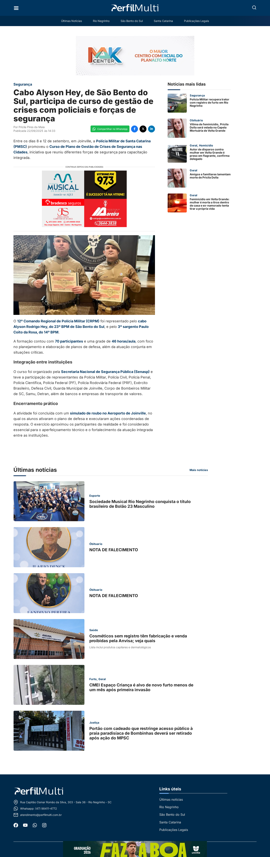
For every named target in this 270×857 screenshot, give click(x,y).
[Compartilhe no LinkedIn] (151, 129)
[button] (254, 7)
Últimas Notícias (71, 21)
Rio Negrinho (101, 21)
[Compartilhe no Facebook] (134, 129)
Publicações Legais (196, 21)
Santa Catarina (163, 21)
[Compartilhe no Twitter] (143, 129)
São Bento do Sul (132, 21)
